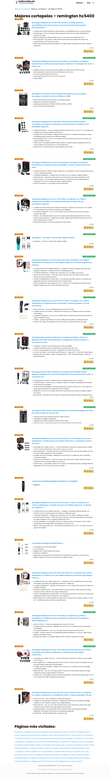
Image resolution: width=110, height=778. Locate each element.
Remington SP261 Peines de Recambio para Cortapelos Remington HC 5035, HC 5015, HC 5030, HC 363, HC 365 (62, 411)
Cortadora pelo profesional (41, 738)
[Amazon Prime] (91, 48)
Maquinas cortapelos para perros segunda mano (34, 732)
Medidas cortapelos (59, 742)
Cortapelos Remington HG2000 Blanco (47, 543)
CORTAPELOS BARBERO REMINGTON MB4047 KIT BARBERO (55, 481)
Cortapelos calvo (51, 761)
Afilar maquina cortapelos (41, 745)
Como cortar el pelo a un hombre (79, 735)
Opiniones (79, 3)
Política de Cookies (48, 769)
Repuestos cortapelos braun (63, 755)
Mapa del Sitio (68, 769)
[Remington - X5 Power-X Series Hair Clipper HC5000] (23, 243)
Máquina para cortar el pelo (70, 761)
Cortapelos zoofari (57, 748)
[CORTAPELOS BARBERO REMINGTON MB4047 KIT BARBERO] (23, 486)
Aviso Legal (40, 769)
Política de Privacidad (59, 769)
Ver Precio (89, 51)
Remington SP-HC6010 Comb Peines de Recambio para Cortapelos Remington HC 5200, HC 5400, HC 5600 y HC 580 (59, 95)
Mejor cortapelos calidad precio (36, 758)
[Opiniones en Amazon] (23, 316)
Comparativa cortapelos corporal (66, 738)
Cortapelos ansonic (76, 742)
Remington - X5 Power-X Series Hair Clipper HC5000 (53, 238)
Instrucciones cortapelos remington (37, 755)
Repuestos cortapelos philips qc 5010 (34, 748)
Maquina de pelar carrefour (64, 732)
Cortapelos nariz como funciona (52, 735)
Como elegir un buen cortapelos (62, 758)
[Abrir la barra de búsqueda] (93, 3)
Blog (88, 3)
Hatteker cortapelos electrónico (58, 751)
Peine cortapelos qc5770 (34, 761)
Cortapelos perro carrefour (62, 745)
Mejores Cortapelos (22, 9)
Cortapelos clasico (22, 738)
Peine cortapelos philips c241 (77, 748)
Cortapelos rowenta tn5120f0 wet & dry (30, 751)
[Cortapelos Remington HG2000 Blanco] (23, 549)
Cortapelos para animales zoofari (37, 742)
